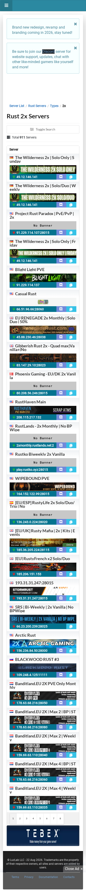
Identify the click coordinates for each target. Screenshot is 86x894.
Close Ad (72, 869)
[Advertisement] (43, 87)
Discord (48, 51)
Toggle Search (45, 129)
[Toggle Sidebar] (6, 5)
